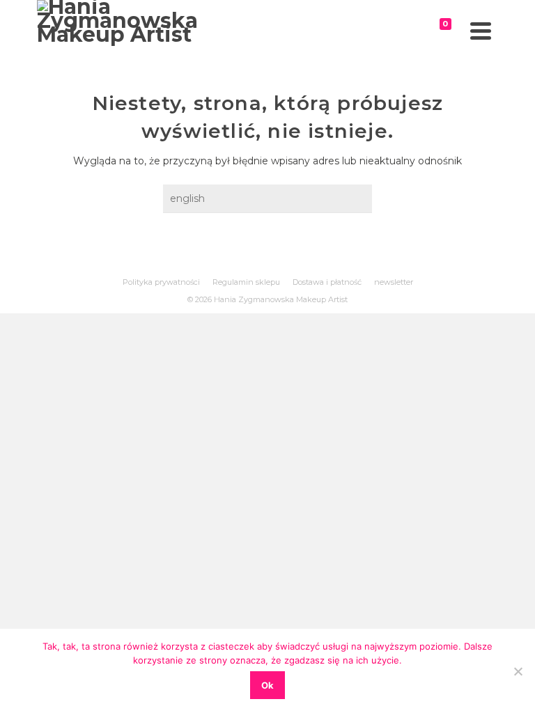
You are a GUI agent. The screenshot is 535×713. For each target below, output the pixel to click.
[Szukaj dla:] (267, 198)
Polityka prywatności (161, 282)
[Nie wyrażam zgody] (518, 671)
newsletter (393, 282)
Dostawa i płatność (327, 282)
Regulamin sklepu (246, 282)
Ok (267, 685)
